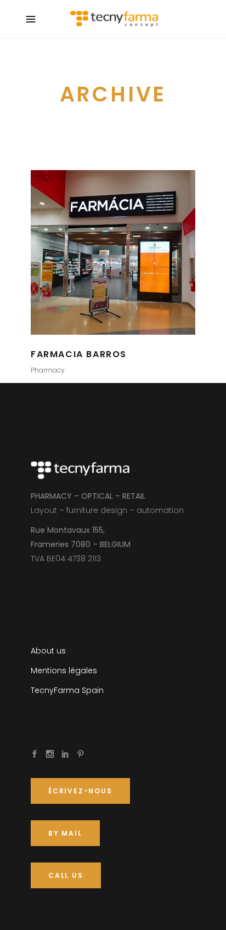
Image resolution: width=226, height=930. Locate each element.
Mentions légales (64, 670)
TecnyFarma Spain (67, 690)
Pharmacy (48, 370)
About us (48, 650)
